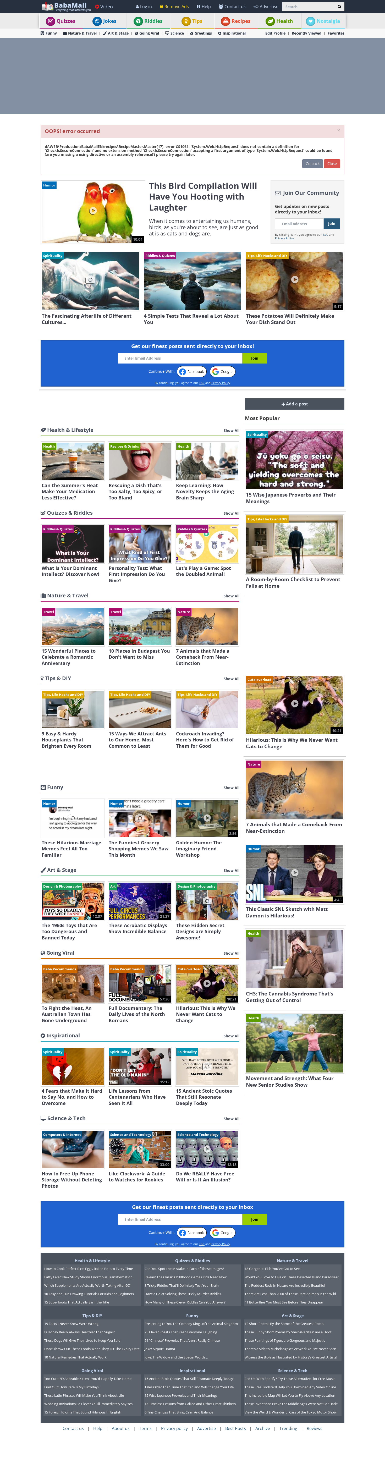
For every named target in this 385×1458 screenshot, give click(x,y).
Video (106, 6)
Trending (288, 1428)
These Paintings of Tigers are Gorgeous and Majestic (285, 1340)
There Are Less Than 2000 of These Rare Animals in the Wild (290, 1293)
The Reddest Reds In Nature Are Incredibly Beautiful (285, 1285)
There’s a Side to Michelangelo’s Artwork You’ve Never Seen (290, 1348)
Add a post (296, 404)
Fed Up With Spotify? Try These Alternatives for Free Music (290, 1378)
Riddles (153, 21)
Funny (51, 33)
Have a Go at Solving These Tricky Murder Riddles (183, 1293)
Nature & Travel (82, 33)
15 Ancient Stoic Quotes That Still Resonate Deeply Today (189, 1378)
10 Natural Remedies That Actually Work (75, 1357)
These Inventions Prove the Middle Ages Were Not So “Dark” (291, 1403)
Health (284, 21)
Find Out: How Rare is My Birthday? (71, 1387)
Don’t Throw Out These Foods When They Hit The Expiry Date (92, 1348)
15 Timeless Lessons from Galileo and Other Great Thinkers (190, 1403)
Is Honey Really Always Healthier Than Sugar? (79, 1332)
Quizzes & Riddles (192, 1260)
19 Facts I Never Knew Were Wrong (71, 1323)
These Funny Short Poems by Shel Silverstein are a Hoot (288, 1332)
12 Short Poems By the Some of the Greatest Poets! (284, 1323)
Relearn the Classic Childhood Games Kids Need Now (186, 1277)
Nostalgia (328, 21)
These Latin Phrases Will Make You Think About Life (84, 1395)
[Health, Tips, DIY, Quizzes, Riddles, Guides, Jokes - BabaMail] (66, 6)
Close (332, 163)
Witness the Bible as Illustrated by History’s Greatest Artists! (291, 1357)
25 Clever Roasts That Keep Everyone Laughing (181, 1332)
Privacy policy (174, 1428)
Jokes (109, 21)
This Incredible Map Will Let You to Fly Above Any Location (290, 1395)
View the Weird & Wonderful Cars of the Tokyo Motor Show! (291, 1412)
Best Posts (235, 1428)
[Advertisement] (192, 76)
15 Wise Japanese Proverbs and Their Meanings (181, 1395)
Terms (145, 1428)
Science (177, 33)
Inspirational (234, 33)
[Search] (339, 6)
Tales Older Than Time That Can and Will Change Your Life (189, 1387)
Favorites (336, 33)
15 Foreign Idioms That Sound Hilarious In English (82, 1412)
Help (206, 6)
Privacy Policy (284, 238)
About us (121, 1428)
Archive (262, 1428)
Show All (231, 430)
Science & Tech (292, 1370)
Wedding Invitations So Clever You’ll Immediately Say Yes (88, 1403)
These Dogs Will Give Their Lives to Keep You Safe (82, 1340)
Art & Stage (118, 33)
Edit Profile (275, 33)
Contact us (235, 6)
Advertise (269, 6)
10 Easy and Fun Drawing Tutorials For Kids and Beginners (89, 1293)
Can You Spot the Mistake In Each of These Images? (184, 1268)
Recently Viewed (306, 33)
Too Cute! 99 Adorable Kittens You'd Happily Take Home (87, 1378)
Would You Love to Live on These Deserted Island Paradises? (292, 1277)
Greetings (203, 33)
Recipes (241, 21)
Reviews (314, 1428)
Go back (313, 163)
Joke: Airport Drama (160, 1348)
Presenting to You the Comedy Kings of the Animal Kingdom (191, 1323)
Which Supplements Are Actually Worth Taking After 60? (87, 1285)
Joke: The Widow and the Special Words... (176, 1357)
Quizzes (66, 21)
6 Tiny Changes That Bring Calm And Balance (179, 1412)
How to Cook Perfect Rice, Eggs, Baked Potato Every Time (88, 1268)
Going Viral (149, 33)
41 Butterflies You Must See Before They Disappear (284, 1302)
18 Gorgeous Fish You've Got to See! (272, 1268)
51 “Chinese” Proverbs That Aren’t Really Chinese (182, 1340)
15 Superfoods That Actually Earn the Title (76, 1302)
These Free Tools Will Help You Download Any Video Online (290, 1387)
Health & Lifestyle (92, 1260)
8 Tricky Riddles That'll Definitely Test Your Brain (182, 1285)
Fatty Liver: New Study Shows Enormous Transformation (88, 1277)
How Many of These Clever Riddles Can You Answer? (185, 1302)
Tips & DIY (92, 1315)
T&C (325, 234)
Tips (197, 21)
